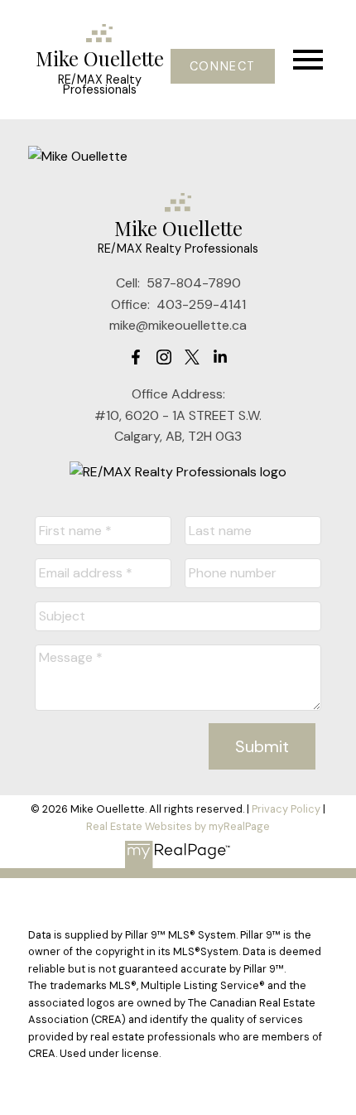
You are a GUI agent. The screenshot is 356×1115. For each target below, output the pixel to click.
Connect (223, 66)
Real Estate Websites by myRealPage (178, 826)
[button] (222, 66)
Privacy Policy (286, 809)
